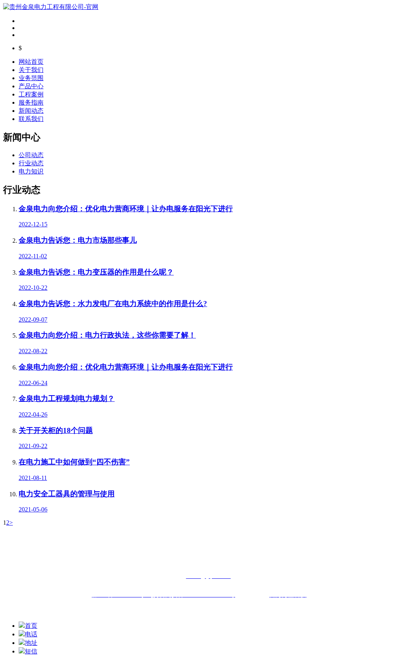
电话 (31, 634)
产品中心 (31, 86)
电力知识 (31, 171)
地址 (31, 642)
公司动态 (31, 155)
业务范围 (31, 78)
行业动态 (31, 163)
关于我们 (31, 70)
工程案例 (31, 94)
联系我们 (31, 119)
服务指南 (31, 102)
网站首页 (31, 61)
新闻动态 (31, 110)
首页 (31, 625)
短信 (31, 651)
